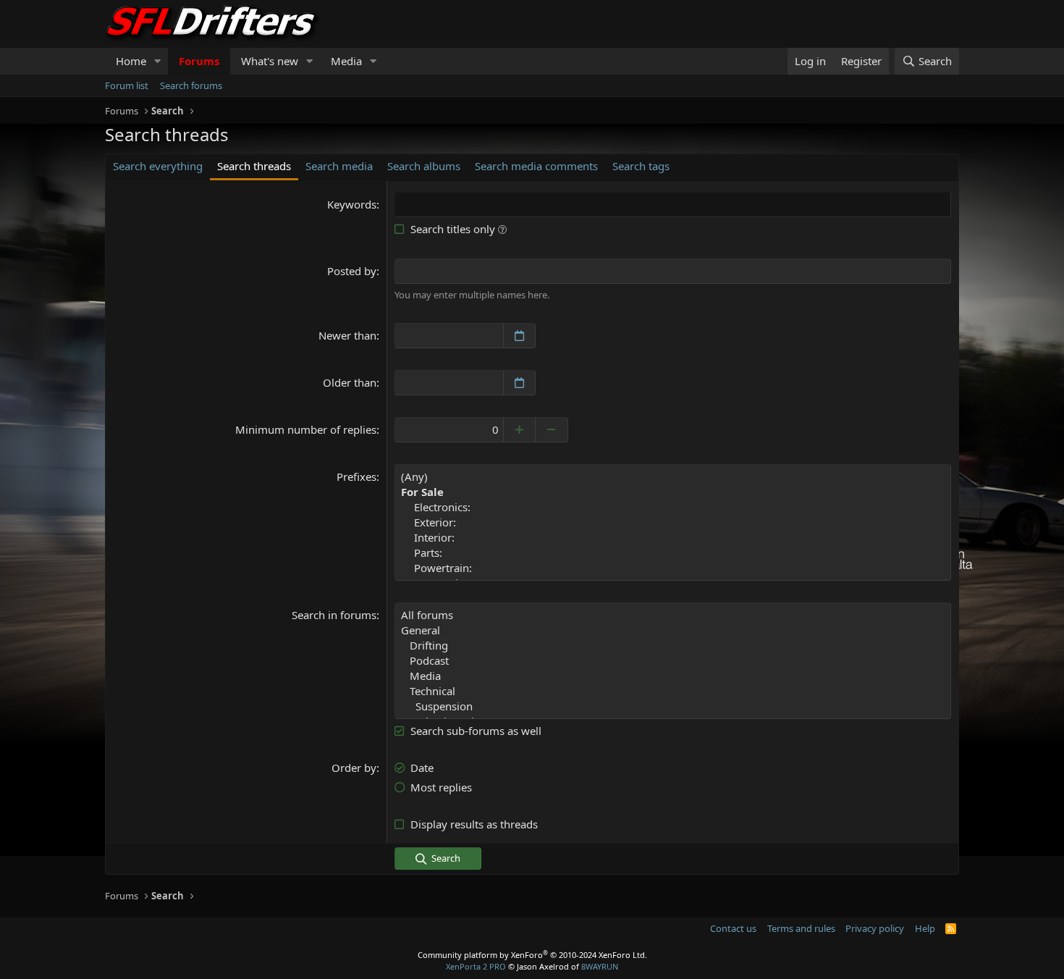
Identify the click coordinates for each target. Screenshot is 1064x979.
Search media (339, 166)
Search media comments (536, 166)
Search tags (641, 166)
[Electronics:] (673, 507)
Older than (349, 382)
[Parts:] (673, 552)
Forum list (126, 85)
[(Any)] (673, 476)
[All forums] (673, 615)
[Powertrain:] (673, 568)
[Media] (673, 676)
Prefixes (356, 476)
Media (346, 61)
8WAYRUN (599, 966)
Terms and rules (801, 928)
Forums (199, 61)
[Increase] (519, 429)
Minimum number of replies (305, 429)
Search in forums (334, 615)
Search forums (191, 85)
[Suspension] (673, 706)
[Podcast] (673, 660)
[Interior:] (673, 537)
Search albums (423, 166)
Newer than (347, 335)
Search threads (254, 166)
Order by (354, 767)
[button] (158, 61)
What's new (269, 61)
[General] (673, 630)
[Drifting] (673, 645)
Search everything (158, 166)
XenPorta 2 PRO (476, 966)
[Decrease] (552, 429)
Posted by (351, 271)
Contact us (733, 928)
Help (925, 928)
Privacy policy (874, 928)
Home (131, 61)
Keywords (351, 204)
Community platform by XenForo (532, 954)
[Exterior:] (673, 522)
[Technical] (673, 691)
